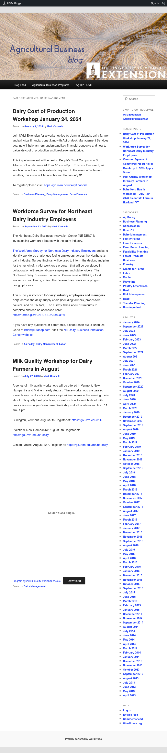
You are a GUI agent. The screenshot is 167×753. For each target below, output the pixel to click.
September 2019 (133, 425)
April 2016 (129, 558)
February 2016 (132, 566)
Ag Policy (29, 344)
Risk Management (134, 294)
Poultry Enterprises (135, 286)
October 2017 (131, 502)
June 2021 (129, 365)
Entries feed (130, 714)
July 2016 (129, 549)
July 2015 (129, 592)
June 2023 (129, 335)
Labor (62, 344)
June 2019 (129, 433)
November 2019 (132, 421)
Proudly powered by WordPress (83, 739)
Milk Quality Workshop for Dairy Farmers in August (137, 181)
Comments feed (133, 719)
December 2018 (132, 455)
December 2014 (132, 614)
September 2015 (133, 588)
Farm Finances (78, 194)
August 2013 (130, 678)
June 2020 (129, 399)
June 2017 (129, 515)
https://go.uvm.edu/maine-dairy (87, 444)
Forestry (128, 264)
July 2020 (129, 395)
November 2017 (132, 498)
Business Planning (34, 194)
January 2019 (131, 451)
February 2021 (132, 374)
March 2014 (130, 648)
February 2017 (132, 524)
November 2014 (132, 618)
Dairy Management (57, 194)
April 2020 (129, 404)
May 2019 (129, 438)
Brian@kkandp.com (37, 329)
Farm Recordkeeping (136, 247)
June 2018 (129, 477)
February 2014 (132, 652)
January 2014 (131, 657)
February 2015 (132, 605)
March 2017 (130, 519)
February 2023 (132, 339)
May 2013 (129, 691)
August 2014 (130, 627)
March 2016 (130, 562)
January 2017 (131, 528)
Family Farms (131, 239)
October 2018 (131, 464)
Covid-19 (128, 230)
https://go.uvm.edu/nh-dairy (31, 434)
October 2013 (131, 669)
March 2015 (130, 601)
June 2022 (129, 344)
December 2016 (132, 532)
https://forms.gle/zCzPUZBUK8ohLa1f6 (39, 314)
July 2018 (129, 472)
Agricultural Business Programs (50, 85)
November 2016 (132, 536)
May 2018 (129, 481)
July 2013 (129, 682)
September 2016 (133, 541)
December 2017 (132, 494)
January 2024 (131, 322)
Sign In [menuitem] (155, 3)
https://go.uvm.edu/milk (86, 420)
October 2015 (131, 584)
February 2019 (132, 446)
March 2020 (130, 408)
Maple (127, 277)
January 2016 (131, 571)
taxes (126, 298)
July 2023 (129, 331)
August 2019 (130, 429)
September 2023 (133, 326)
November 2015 (132, 579)
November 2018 (132, 459)
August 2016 (130, 545)
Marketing (129, 281)
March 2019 (130, 442)
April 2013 (129, 695)
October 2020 (131, 382)
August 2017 (130, 511)
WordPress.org (132, 723)
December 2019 (132, 416)
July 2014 (129, 631)
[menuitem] (164, 3)
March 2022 (130, 348)
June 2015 (129, 597)
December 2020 (132, 378)
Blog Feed (20, 85)
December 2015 (132, 575)
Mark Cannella (55, 126)
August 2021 (130, 356)
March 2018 (130, 489)
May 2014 (129, 639)
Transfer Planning (134, 303)
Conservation (131, 226)
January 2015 (131, 609)
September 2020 (133, 386)
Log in (127, 710)
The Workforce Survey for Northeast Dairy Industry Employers (54, 250)
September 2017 (133, 507)
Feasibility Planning (135, 251)
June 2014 (129, 635)
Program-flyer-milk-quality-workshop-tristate (37, 580)
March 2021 (130, 369)
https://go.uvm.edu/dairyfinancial (65, 185)
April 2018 (129, 485)
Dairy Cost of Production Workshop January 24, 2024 (138, 138)
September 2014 (133, 622)
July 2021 (129, 361)
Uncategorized (132, 307)
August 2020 (130, 391)
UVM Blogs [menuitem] (14, 3)
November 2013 (132, 665)
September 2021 (133, 352)
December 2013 (132, 661)
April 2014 (129, 644)
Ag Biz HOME (84, 85)
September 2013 (133, 674)
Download (74, 580)
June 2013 (129, 687)
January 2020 (131, 412)
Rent (126, 290)
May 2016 (129, 554)
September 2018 (133, 468)
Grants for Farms (133, 269)
